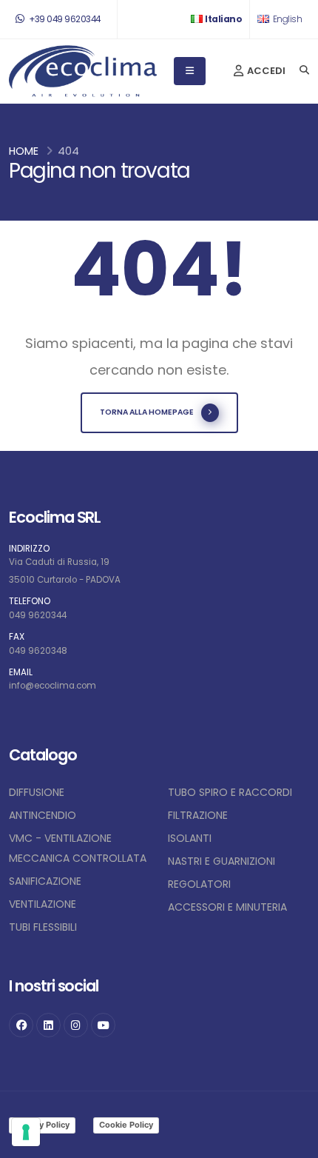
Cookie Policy (126, 1124)
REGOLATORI (199, 884)
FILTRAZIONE (198, 815)
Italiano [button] (223, 19)
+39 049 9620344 (64, 19)
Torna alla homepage (147, 412)
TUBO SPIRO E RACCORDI (230, 792)
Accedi (265, 71)
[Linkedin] (48, 1025)
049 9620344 (38, 615)
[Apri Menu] (190, 71)
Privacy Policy (42, 1124)
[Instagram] (76, 1025)
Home (23, 151)
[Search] (304, 71)
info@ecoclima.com (52, 686)
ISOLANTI (190, 838)
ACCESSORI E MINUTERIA (227, 907)
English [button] (286, 19)
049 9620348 (38, 651)
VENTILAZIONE (42, 904)
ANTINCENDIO (42, 815)
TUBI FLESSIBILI (43, 927)
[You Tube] (103, 1025)
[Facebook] (21, 1025)
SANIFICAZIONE (45, 881)
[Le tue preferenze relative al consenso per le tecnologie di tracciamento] (26, 1132)
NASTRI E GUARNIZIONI (221, 861)
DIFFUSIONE (36, 792)
